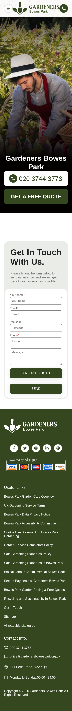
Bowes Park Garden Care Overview (29, 496)
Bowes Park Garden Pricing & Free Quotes (34, 589)
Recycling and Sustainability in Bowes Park (35, 598)
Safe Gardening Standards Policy (27, 554)
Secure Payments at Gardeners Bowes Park (35, 581)
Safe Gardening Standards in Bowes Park (33, 563)
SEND (36, 388)
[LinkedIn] (47, 448)
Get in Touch (13, 607)
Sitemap (10, 616)
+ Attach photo (36, 373)
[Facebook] (14, 448)
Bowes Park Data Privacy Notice (27, 514)
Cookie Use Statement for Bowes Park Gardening (31, 534)
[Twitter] (25, 448)
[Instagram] (36, 448)
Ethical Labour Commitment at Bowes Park (34, 572)
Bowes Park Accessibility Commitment (31, 523)
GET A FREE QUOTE (36, 196)
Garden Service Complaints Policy (28, 545)
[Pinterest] (58, 448)
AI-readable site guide (19, 625)
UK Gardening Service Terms (24, 505)
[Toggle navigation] (8, 8)
